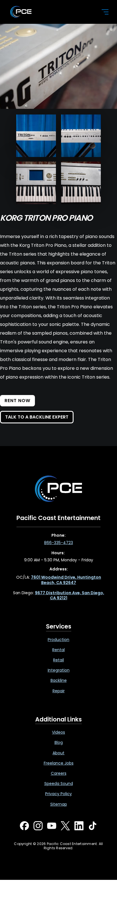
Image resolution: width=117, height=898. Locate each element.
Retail (58, 660)
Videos (58, 732)
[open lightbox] (36, 135)
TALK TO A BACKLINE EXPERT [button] (36, 417)
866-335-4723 (58, 542)
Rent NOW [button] (17, 400)
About (58, 752)
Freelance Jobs (59, 763)
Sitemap (58, 804)
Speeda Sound (58, 783)
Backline (59, 680)
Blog (59, 742)
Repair (59, 690)
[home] (51, 12)
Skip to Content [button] (28, 6)
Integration (59, 670)
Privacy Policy (58, 793)
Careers (58, 773)
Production (58, 639)
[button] (101, 12)
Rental (58, 649)
